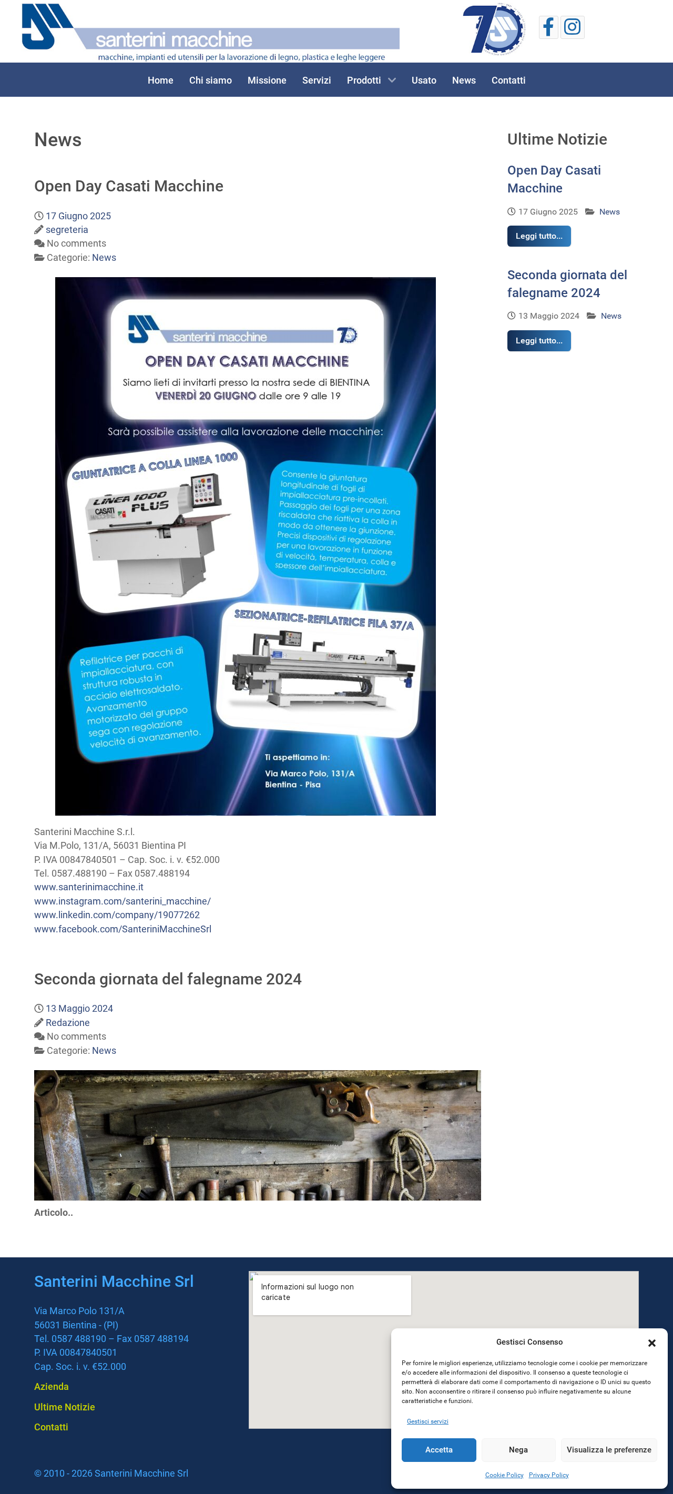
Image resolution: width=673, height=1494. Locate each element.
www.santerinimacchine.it (89, 887)
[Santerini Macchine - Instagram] (572, 27)
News (608, 212)
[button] (652, 1342)
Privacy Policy (549, 1475)
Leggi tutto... (539, 236)
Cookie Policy (504, 1475)
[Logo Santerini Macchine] (210, 33)
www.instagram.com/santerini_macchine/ (122, 901)
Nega (518, 1450)
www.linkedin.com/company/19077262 (117, 915)
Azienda (51, 1386)
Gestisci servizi (427, 1421)
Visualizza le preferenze (609, 1450)
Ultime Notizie (64, 1406)
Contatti (51, 1426)
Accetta (439, 1450)
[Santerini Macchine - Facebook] (548, 27)
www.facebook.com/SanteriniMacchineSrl (122, 929)
